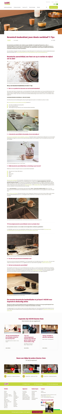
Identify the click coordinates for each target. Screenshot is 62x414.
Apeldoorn (6, 397)
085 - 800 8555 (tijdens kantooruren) (48, 397)
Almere (5, 392)
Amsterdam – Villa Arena (8, 395)
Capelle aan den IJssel (7, 401)
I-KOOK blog (11, 33)
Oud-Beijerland (16, 397)
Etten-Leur (6, 407)
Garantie (33, 397)
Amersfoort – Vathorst (7, 394)
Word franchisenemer (26, 399)
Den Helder (6, 405)
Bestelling (33, 394)
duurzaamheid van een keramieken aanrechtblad (17, 102)
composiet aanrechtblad (37, 270)
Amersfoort (6, 393)
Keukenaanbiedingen (8, 7)
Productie (33, 392)
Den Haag (5, 404)
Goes (14, 391)
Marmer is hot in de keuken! (12, 180)
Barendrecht (6, 399)
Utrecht (15, 401)
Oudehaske (15, 398)
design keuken (46, 261)
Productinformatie (35, 398)
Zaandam (15, 405)
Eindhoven (6, 406)
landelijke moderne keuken (46, 262)
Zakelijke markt (25, 394)
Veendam (15, 402)
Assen (5, 398)
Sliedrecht (15, 400)
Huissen (15, 394)
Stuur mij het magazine (37, 412)
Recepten (24, 393)
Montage (33, 393)
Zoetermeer (15, 406)
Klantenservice (43, 392)
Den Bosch (6, 402)
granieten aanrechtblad (13, 193)
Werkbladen (34, 399)
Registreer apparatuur (26, 398)
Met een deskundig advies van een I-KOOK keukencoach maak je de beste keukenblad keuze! (31, 52)
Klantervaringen (32, 7)
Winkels (38, 7)
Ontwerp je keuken (17, 7)
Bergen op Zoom (6, 400)
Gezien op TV (25, 7)
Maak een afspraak (53, 7)
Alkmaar (5, 391)
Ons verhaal (24, 391)
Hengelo (15, 393)
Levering (33, 395)
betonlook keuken (28, 184)
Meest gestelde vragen (26, 397)
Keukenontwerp (34, 391)
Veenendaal (15, 404)
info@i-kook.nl (48, 395)
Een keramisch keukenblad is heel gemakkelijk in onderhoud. (18, 136)
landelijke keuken (37, 184)
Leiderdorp (15, 395)
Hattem (15, 392)
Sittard (15, 399)
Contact (42, 391)
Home (8, 33)
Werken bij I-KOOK (26, 395)
